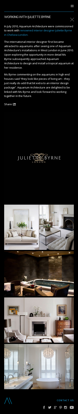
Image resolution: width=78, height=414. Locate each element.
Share (8, 104)
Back (72, 20)
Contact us (65, 400)
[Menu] (72, 6)
